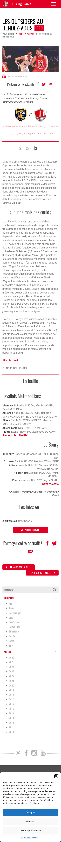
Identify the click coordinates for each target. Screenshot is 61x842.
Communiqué (15, 613)
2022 (11, 676)
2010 (11, 732)
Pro (39, 28)
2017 (11, 699)
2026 (11, 657)
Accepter (30, 812)
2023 (11, 671)
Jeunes (12, 608)
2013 (11, 718)
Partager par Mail (51, 85)
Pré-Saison (14, 622)
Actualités (29, 34)
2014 (11, 713)
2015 (11, 708)
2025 (11, 662)
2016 (11, 704)
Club (11, 617)
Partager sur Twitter (44, 85)
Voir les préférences (30, 830)
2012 (11, 722)
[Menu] (55, 4)
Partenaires (14, 627)
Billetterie (14, 631)
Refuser (30, 821)
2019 (11, 690)
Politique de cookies (29, 838)
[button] (56, 776)
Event (11, 640)
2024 (11, 666)
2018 (11, 694)
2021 (11, 680)
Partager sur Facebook (38, 85)
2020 (11, 685)
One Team (13, 636)
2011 (11, 727)
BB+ (11, 645)
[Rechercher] (54, 589)
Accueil (19, 34)
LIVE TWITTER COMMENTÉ (30, 529)
